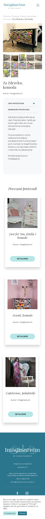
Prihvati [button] (22, 513)
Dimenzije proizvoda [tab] (18, 110)
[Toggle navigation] (37, 5)
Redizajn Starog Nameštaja (24, 16)
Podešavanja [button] (10, 513)
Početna (6, 16)
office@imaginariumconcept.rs (22, 482)
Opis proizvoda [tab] (16, 103)
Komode (7, 19)
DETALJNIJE (22, 259)
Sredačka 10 (23, 467)
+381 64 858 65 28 (22, 479)
